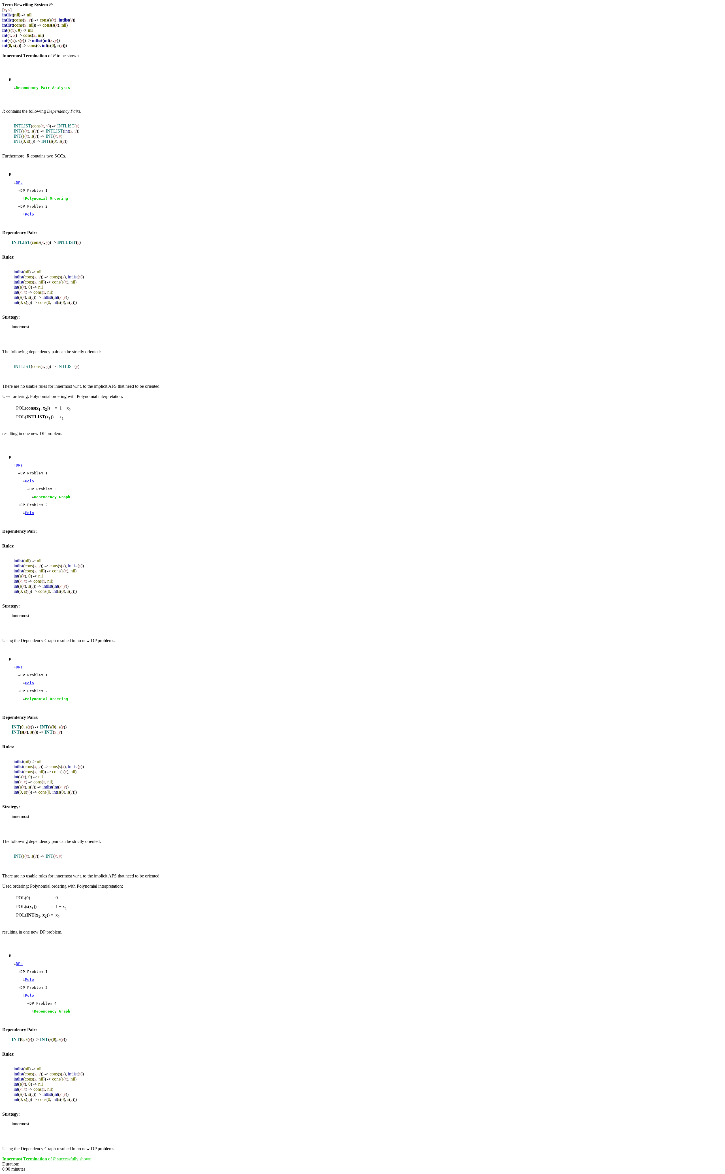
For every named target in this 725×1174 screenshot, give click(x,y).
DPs (19, 182)
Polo (29, 214)
